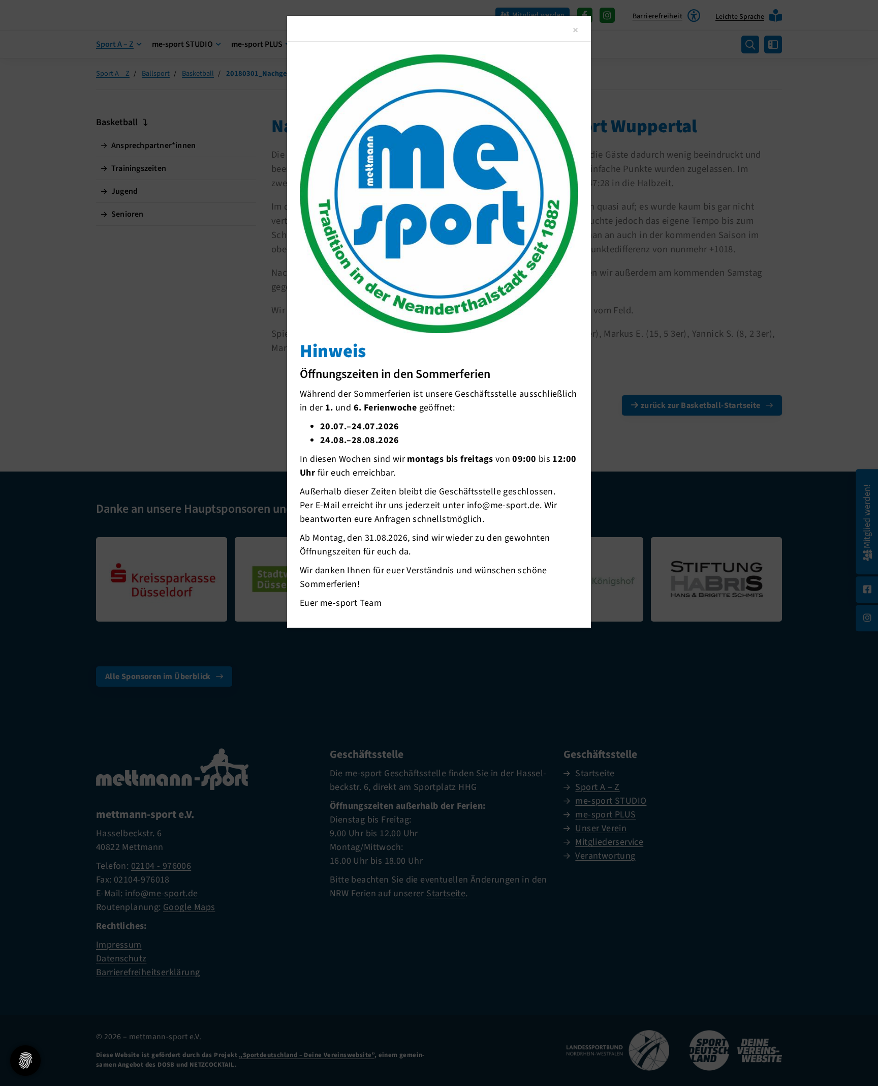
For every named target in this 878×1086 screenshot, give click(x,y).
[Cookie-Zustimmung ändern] (25, 1060)
